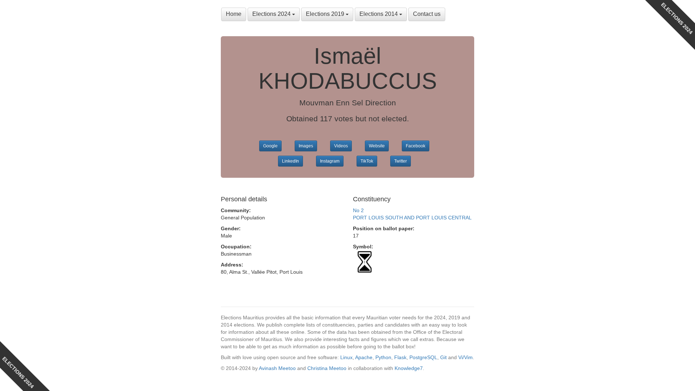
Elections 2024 (272, 14)
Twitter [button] (400, 161)
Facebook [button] (415, 145)
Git (443, 357)
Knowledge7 (409, 368)
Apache (363, 357)
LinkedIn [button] (290, 161)
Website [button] (377, 145)
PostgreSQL (423, 357)
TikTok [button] (367, 161)
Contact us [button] (427, 14)
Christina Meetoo (326, 368)
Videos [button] (341, 145)
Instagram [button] (330, 161)
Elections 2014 (379, 14)
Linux (346, 357)
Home (233, 14)
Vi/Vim (465, 357)
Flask (400, 357)
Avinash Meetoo (277, 368)
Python (383, 357)
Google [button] (270, 145)
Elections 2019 (326, 14)
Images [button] (306, 145)
